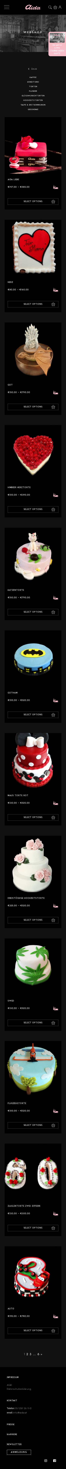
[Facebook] (54, 1460)
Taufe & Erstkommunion (33, 105)
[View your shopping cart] (56, 6)
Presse (11, 1424)
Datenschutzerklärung (19, 1389)
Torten (33, 87)
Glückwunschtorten (33, 96)
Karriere (12, 1434)
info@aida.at (20, 1412)
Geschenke (33, 109)
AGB (9, 1385)
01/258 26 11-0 (23, 1408)
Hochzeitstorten (33, 100)
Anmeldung (19, 1452)
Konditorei (33, 82)
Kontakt (12, 1400)
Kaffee (33, 77)
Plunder (33, 91)
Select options (33, 201)
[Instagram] (47, 1460)
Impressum (13, 1377)
